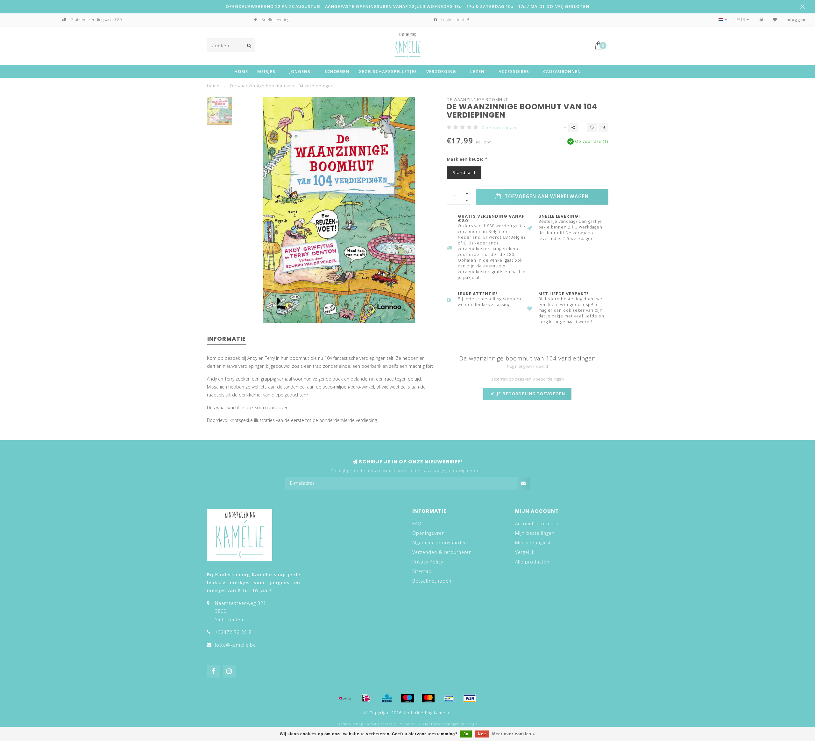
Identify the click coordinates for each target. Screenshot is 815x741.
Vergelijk (525, 552)
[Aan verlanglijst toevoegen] (592, 127)
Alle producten (532, 562)
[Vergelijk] (761, 19)
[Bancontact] (449, 698)
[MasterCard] (428, 698)
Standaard (464, 172)
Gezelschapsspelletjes (387, 71)
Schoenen (336, 71)
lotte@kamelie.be (235, 645)
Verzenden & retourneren (442, 552)
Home (241, 71)
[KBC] (387, 698)
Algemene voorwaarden (439, 543)
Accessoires (514, 71)
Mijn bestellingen (535, 533)
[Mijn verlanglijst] (775, 19)
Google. (472, 724)
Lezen (477, 71)
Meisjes (266, 71)
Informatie (226, 339)
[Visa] (470, 698)
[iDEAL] (366, 698)
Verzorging (441, 71)
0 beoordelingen (500, 127)
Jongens (299, 71)
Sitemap (422, 571)
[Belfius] (345, 698)
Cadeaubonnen (562, 71)
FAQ (417, 523)
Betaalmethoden (431, 581)
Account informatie (537, 523)
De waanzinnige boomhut (477, 99)
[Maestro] (407, 698)
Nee (482, 734)
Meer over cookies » (513, 734)
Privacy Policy (427, 562)
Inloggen (796, 19)
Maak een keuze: (467, 159)
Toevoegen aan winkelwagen (546, 196)
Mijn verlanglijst (533, 543)
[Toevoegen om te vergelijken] (603, 127)
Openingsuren (428, 533)
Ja (466, 734)
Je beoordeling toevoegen (530, 393)
